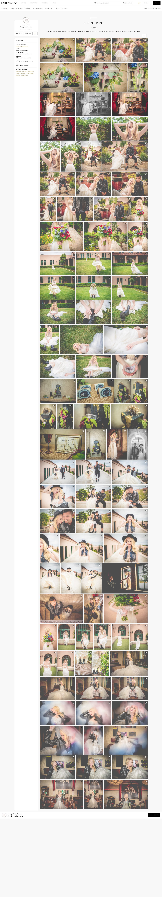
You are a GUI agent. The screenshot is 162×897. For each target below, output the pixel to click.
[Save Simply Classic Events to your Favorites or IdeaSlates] (35, 33)
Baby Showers (38, 8)
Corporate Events (16, 8)
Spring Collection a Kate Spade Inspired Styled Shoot (24, 74)
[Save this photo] (73, 40)
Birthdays (28, 8)
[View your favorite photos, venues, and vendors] (139, 3)
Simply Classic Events (26, 27)
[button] (139, 3)
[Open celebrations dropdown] (67, 8)
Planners (33, 3)
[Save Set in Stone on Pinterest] (144, 35)
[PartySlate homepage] (9, 3)
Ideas (54, 3)
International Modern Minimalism (25, 71)
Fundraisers (49, 8)
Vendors (45, 3)
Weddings (5, 8)
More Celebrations (61, 8)
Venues (23, 3)
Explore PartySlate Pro (152, 8)
